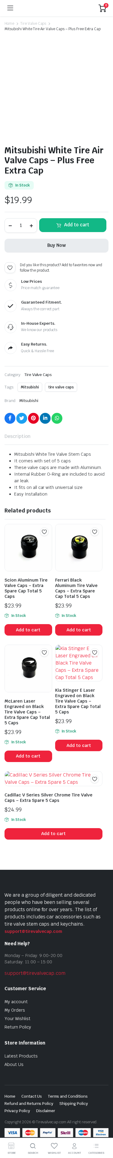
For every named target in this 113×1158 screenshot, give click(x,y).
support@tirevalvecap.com (33, 931)
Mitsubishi (30, 387)
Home (9, 23)
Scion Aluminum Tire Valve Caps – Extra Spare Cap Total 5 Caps (26, 588)
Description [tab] (17, 436)
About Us (14, 1064)
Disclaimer (45, 1110)
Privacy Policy (17, 1110)
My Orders (15, 1010)
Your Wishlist (17, 1018)
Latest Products (21, 1056)
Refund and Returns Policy (29, 1103)
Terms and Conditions (68, 1096)
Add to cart (76, 225)
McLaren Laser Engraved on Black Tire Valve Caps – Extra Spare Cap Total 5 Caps (27, 712)
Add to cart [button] (28, 630)
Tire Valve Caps (33, 23)
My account (16, 1001)
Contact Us (31, 1096)
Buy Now (56, 245)
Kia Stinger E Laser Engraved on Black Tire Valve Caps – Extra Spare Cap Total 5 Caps (78, 701)
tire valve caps (61, 387)
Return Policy (18, 1027)
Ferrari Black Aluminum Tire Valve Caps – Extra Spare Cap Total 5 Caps (76, 588)
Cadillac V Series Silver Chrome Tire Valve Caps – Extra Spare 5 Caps (49, 797)
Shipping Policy (73, 1103)
